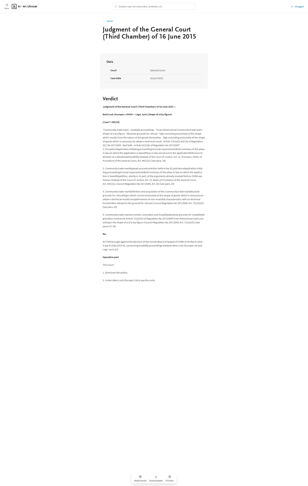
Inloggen (299, 6)
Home (110, 21)
